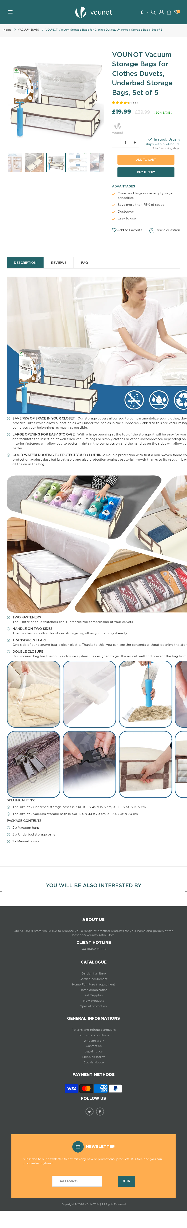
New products (93, 1000)
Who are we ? (93, 1040)
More (111, 935)
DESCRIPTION (25, 262)
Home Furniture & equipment (93, 984)
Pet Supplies (93, 995)
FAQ (84, 262)
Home (7, 29)
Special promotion (93, 1006)
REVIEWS (59, 262)
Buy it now (146, 172)
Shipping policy (93, 1056)
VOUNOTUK (92, 1204)
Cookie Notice (93, 1062)
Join (126, 1181)
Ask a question (168, 230)
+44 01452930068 (93, 949)
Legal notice (94, 1051)
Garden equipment (93, 978)
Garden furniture (93, 973)
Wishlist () (178, 11)
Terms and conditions (93, 1035)
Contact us (93, 1045)
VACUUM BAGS (28, 29)
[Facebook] (100, 1112)
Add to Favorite (129, 230)
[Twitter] (90, 1112)
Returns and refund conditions (93, 1029)
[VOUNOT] (117, 127)
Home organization (93, 989)
